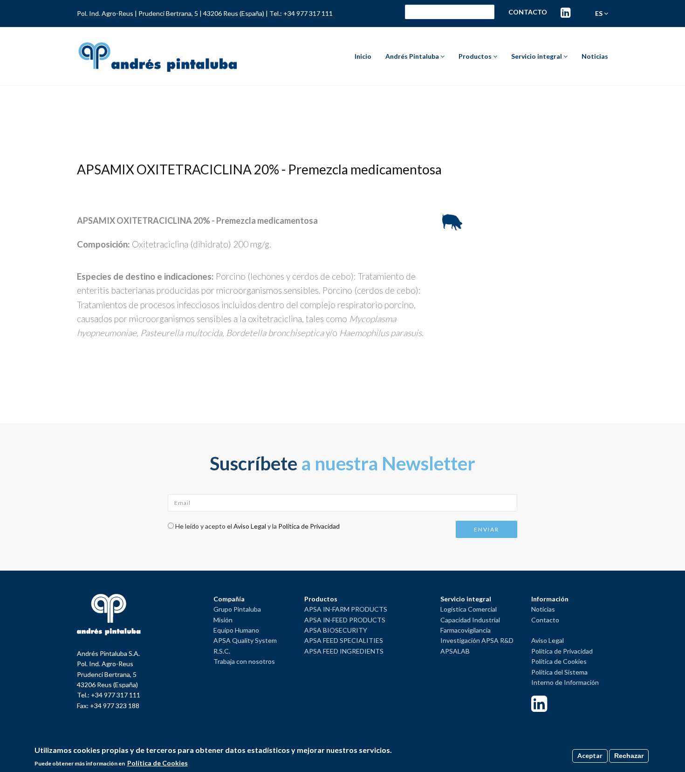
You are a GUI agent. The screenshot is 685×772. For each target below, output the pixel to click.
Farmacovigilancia (465, 630)
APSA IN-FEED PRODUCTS (344, 620)
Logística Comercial (468, 609)
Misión (223, 620)
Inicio (363, 56)
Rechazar (629, 755)
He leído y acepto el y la (257, 526)
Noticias (595, 56)
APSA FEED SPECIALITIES (343, 640)
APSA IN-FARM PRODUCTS (345, 609)
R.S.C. (221, 651)
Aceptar (590, 755)
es (599, 13)
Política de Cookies (559, 661)
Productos (476, 56)
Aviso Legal (249, 526)
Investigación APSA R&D (477, 640)
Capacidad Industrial (470, 620)
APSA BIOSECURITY (335, 630)
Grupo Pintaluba (237, 609)
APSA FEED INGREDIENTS (344, 651)
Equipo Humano (236, 630)
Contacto (527, 12)
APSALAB (455, 651)
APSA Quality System (245, 640)
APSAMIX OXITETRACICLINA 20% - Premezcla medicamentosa (259, 169)
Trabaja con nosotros (244, 661)
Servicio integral (537, 56)
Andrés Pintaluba (412, 56)
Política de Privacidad (309, 526)
